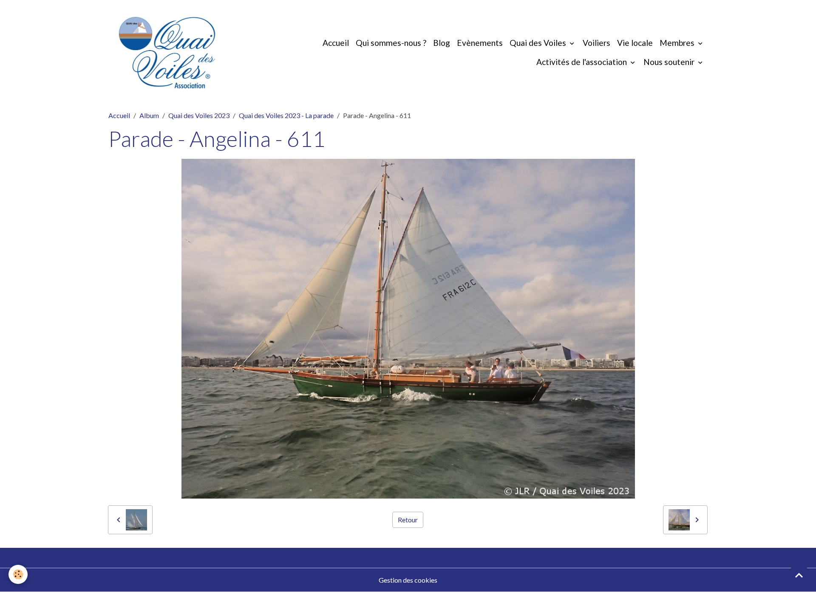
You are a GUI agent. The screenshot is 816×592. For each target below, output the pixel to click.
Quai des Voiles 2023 (199, 115)
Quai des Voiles (539, 43)
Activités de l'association (582, 62)
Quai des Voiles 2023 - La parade (286, 115)
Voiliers (596, 43)
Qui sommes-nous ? (391, 43)
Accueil (336, 43)
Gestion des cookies (408, 580)
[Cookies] (18, 574)
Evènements (480, 43)
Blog (441, 43)
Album (149, 115)
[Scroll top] (799, 575)
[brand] (167, 53)
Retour (408, 520)
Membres (678, 43)
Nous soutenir (669, 62)
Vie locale (635, 43)
